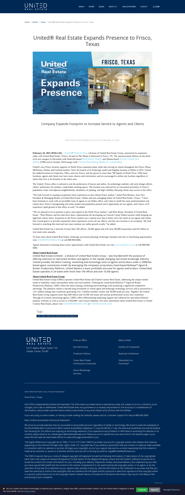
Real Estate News (129, 7)
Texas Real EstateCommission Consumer (84, 362)
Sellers (101, 7)
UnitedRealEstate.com (75, 303)
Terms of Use (30, 397)
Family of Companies (129, 346)
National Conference (129, 353)
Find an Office (80, 340)
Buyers (91, 7)
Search (81, 7)
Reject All (154, 490)
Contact (143, 7)
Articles (35, 22)
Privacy (39, 397)
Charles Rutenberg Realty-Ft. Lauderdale (100, 161)
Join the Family (80, 346)
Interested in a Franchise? (126, 362)
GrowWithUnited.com (49, 239)
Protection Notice (81, 353)
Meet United (125, 340)
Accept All (142, 490)
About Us (113, 7)
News (43, 22)
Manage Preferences (171, 490)
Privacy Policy (29, 491)
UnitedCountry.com (101, 303)
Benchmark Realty (92, 158)
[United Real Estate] (36, 7)
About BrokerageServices (81, 372)
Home (27, 22)
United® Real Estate (75, 152)
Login (156, 7)
